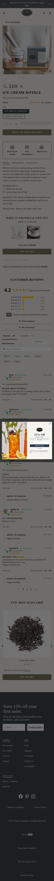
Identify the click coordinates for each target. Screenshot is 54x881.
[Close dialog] (50, 423)
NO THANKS (39, 448)
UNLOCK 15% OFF (39, 445)
